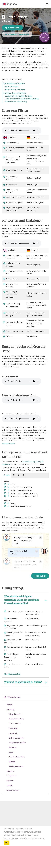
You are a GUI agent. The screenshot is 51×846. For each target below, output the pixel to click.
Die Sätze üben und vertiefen (15, 93)
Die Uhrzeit (13, 733)
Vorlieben (12, 747)
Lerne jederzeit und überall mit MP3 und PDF (22, 99)
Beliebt (9, 704)
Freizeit (10, 780)
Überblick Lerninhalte (18, 34)
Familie (9, 785)
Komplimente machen (17, 742)
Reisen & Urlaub (13, 790)
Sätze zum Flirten (11, 86)
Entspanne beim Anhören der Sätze (18, 96)
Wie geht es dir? (15, 714)
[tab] (6, 475)
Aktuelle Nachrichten (17, 757)
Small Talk (10, 709)
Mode (11, 752)
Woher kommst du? (16, 719)
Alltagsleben (12, 776)
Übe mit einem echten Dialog (16, 101)
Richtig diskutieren (16, 766)
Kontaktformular (8, 443)
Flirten (12, 761)
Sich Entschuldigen (16, 738)
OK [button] (6, 843)
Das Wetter (13, 728)
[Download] (9, 484)
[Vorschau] (5, 484)
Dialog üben (13, 27)
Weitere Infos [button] (38, 838)
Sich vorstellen (15, 723)
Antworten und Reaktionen (15, 89)
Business (10, 771)
